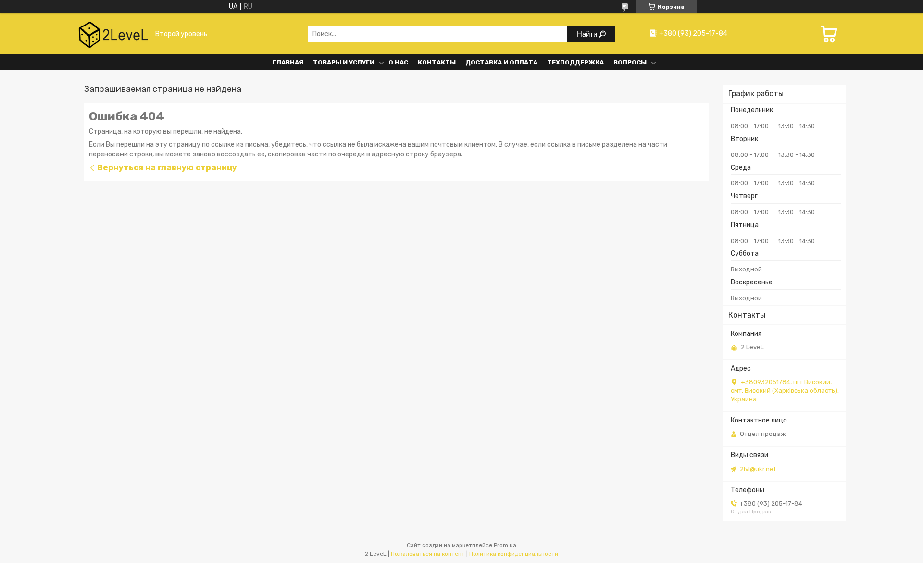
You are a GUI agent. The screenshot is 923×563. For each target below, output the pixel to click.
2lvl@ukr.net (758, 469)
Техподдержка (575, 62)
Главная (288, 62)
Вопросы (630, 62)
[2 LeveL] (113, 34)
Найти (588, 34)
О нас (398, 62)
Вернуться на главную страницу (167, 167)
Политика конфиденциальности (513, 553)
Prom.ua (505, 545)
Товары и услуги (343, 62)
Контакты (437, 62)
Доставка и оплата (501, 62)
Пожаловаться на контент (428, 553)
